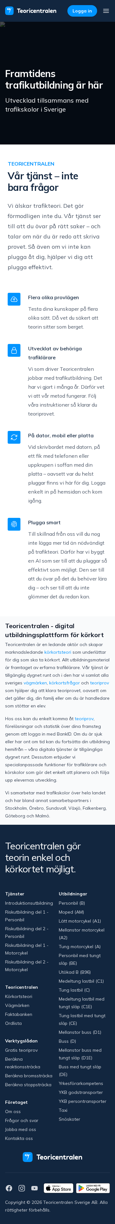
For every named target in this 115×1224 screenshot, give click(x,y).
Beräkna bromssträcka (28, 1076)
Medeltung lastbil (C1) (81, 981)
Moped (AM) (71, 912)
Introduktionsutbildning (29, 903)
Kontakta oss (19, 1138)
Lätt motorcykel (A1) (80, 921)
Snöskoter (69, 1119)
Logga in (82, 11)
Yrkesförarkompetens (81, 1083)
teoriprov (99, 683)
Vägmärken (17, 1005)
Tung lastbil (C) (74, 990)
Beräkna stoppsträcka (28, 1085)
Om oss (13, 1111)
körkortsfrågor (64, 683)
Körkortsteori (18, 996)
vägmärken (35, 683)
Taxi (63, 1110)
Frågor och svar (21, 1120)
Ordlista (13, 1023)
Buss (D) (67, 1041)
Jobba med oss (20, 1129)
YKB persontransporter (82, 1101)
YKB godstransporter (81, 1092)
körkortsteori (57, 652)
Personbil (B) (72, 903)
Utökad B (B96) (75, 972)
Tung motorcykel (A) (80, 946)
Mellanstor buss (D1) (80, 1032)
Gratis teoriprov (21, 1050)
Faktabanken (18, 1014)
